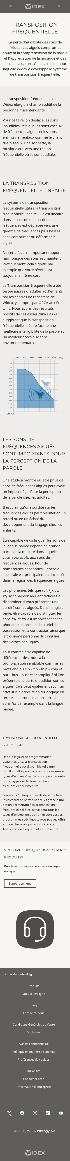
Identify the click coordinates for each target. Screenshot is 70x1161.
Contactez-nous (33, 1013)
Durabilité (33, 1071)
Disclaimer (34, 1032)
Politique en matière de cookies (33, 1052)
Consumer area (33, 1079)
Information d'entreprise (34, 1087)
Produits (33, 986)
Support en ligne (20, 883)
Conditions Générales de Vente (34, 1024)
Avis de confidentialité (34, 1044)
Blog (34, 1005)
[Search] (59, 6)
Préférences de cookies (34, 1060)
